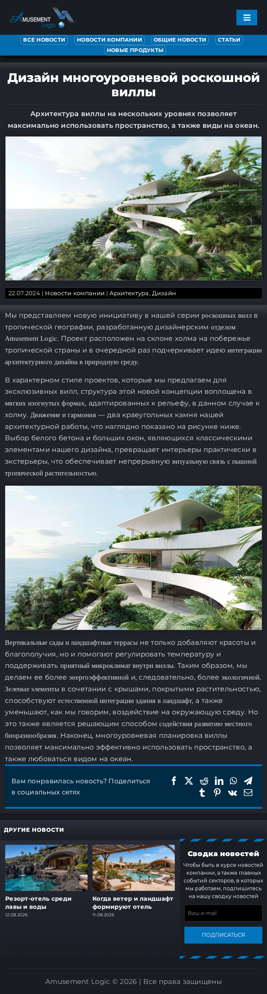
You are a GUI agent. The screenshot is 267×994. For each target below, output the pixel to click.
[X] (188, 781)
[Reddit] (204, 781)
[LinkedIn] (219, 781)
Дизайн (164, 293)
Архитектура (129, 293)
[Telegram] (248, 781)
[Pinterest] (217, 793)
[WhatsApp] (233, 781)
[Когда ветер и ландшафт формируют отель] (133, 849)
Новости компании (75, 293)
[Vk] (232, 793)
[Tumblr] (202, 793)
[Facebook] (173, 781)
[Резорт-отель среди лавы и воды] (46, 849)
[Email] (248, 793)
